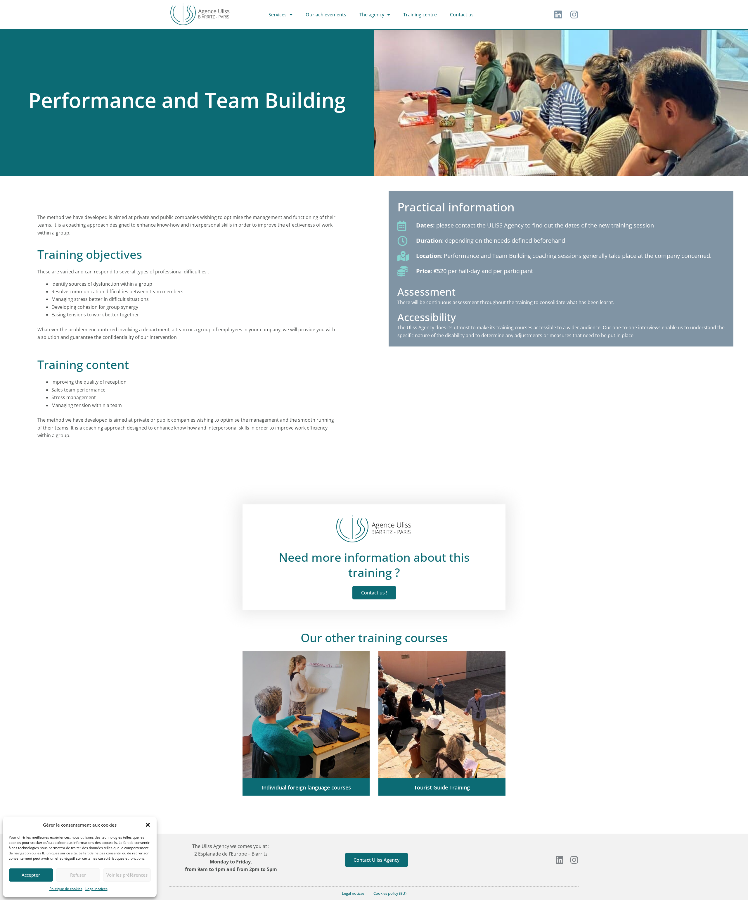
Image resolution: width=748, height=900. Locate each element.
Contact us (462, 14)
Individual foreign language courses (306, 787)
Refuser (78, 875)
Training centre (420, 14)
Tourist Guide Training (442, 787)
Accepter (31, 875)
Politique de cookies (65, 888)
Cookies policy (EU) (389, 893)
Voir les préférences (127, 875)
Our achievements (326, 14)
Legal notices (96, 888)
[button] (148, 825)
